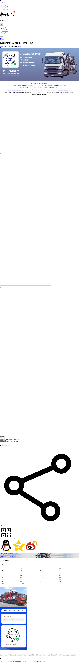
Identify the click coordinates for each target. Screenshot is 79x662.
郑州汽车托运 (60, 655)
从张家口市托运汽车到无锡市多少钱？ (8, 553)
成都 (21, 572)
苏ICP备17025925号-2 (4, 661)
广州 (40, 568)
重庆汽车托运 (21, 655)
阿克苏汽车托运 (12, 654)
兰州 (2, 579)
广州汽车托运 (5, 7)
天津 (2, 570)
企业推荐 (2, 39)
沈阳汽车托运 (45, 655)
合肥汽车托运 (74, 655)
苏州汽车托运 (67, 654)
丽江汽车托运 (7, 655)
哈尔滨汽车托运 (50, 655)
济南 (60, 573)
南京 (21, 570)
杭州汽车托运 (62, 654)
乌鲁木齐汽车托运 (23, 654)
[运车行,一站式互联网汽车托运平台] (39, 81)
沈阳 (60, 570)
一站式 (13, 90)
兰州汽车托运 (71, 654)
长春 (21, 575)
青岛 (2, 573)
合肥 (40, 581)
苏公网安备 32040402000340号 (15, 661)
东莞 (60, 583)
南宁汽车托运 (35, 655)
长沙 (2, 577)
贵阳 (2, 581)
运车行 (13, 85)
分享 (1, 525)
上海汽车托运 (5, 6)
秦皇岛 (41, 584)
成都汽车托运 (16, 655)
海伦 (2, 46)
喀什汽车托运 (7, 654)
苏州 (21, 579)
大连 (21, 573)
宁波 (40, 573)
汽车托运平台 (18, 90)
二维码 (14, 538)
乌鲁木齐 (41, 577)
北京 (2, 568)
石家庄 (3, 583)
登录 (1, 37)
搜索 (1, 24)
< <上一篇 (2, 554)
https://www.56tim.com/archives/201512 (11, 439)
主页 (2, 38)
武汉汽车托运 (26, 655)
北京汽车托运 (5, 5)
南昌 (60, 579)
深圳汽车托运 (5, 9)
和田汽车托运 (2, 654)
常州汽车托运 (31, 655)
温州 (2, 584)
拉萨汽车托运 (2, 655)
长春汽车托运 (40, 655)
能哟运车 (4, 4)
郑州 (60, 575)
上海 (21, 568)
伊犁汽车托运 (29, 654)
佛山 (40, 583)
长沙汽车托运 (69, 655)
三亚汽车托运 (33, 654)
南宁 (21, 581)
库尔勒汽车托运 (17, 654)
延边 (2, 575)
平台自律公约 (44, 661)
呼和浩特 (22, 583)
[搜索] (39, 35)
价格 (33, 92)
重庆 (40, 572)
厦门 (40, 575)
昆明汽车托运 (76, 654)
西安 (2, 572)
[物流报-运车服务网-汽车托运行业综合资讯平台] (7, 16)
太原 (60, 581)
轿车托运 (7, 445)
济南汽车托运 (65, 655)
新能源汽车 (60, 90)
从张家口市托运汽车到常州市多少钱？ (8, 556)
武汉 (40, 570)
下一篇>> (2, 557)
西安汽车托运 (12, 655)
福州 (21, 577)
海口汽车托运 (38, 654)
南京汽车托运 (55, 655)
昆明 (60, 577)
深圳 (60, 568)
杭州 (60, 572)
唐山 (21, 584)
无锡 (40, 579)
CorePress (20, 660)
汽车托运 (4, 2)
